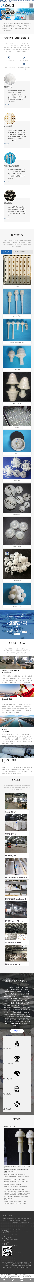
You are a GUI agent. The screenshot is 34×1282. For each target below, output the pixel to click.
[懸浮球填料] (17, 467)
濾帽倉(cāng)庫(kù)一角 (12, 964)
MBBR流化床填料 (17, 580)
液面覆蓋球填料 (11, 26)
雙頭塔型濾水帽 (18, 24)
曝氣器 (9, 30)
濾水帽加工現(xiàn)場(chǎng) (14, 921)
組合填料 (8, 203)
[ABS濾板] (17, 270)
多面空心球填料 (17, 514)
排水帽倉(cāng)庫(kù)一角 (13, 942)
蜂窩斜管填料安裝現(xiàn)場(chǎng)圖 (17, 877)
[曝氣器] (17, 441)
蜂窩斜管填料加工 (11, 812)
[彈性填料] (17, 415)
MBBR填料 (5, 28)
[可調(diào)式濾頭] (17, 301)
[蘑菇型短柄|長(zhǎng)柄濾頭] (17, 329)
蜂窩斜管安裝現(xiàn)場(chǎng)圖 (15, 899)
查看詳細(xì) (17, 1031)
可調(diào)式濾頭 (22, 26)
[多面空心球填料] (17, 498)
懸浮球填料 (17, 480)
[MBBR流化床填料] (17, 564)
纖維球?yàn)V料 (15, 28)
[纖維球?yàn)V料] (17, 594)
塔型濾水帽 (17, 369)
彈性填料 (23, 28)
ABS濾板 (8, 126)
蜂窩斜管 (8, 87)
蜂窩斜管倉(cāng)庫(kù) (12, 834)
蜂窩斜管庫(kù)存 (10, 856)
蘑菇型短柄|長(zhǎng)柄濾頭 (17, 342)
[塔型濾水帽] (17, 356)
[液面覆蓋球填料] (17, 531)
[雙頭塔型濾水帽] (17, 386)
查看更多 (6, 104)
